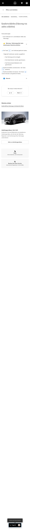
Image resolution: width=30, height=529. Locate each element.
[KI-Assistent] (19, 525)
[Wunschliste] (22, 3)
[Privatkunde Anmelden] (27, 3)
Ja (9, 93)
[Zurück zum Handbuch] (4, 10)
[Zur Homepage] (15, 3)
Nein (18, 93)
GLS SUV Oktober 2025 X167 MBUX (14, 16)
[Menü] (3, 3)
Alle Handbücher (5, 16)
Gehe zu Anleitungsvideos (15, 142)
